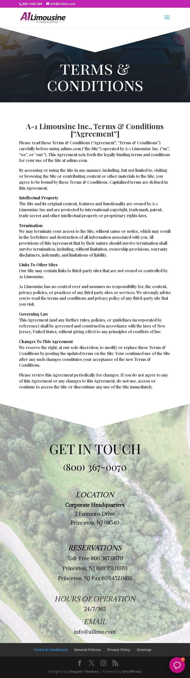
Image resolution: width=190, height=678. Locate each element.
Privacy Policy (118, 649)
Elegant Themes (83, 671)
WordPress (132, 671)
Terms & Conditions (50, 649)
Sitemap (144, 649)
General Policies (87, 649)
